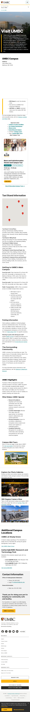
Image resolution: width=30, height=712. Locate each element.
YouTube (19, 503)
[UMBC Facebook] (2, 631)
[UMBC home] (5, 2)
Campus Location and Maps (16, 124)
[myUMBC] (22, 631)
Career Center (4, 641)
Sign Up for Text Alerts (6, 672)
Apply (15, 681)
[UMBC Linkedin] (17, 631)
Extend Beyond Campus (15, 130)
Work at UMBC (4, 652)
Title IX (15, 697)
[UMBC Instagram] (9, 631)
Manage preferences (19, 709)
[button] (9, 220)
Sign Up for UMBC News (15, 687)
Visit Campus (4, 650)
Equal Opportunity (15, 695)
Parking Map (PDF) (12, 332)
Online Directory (4, 659)
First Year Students (17, 165)
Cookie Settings (9, 697)
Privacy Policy (4, 706)
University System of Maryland (13, 693)
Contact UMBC (4, 661)
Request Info (15, 677)
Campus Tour (8, 165)
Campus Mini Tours (17, 133)
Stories (2, 648)
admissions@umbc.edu (19, 582)
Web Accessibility (21, 697)
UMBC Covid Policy (9, 611)
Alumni (2, 639)
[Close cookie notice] (28, 703)
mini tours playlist (8, 446)
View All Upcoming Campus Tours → (15, 186)
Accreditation (7, 695)
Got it (5, 709)
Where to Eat (12, 128)
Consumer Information (15, 699)
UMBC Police (3, 670)
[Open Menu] (27, 2)
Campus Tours (18, 131)
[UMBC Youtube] (13, 631)
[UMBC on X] (6, 631)
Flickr (23, 503)
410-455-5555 (10, 670)
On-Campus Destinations (15, 126)
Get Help (3, 664)
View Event (7, 181)
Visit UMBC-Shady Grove (7, 546)
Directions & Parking (6, 626)
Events (2, 643)
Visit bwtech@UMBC (6, 568)
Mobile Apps (3, 645)
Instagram (3, 504)
